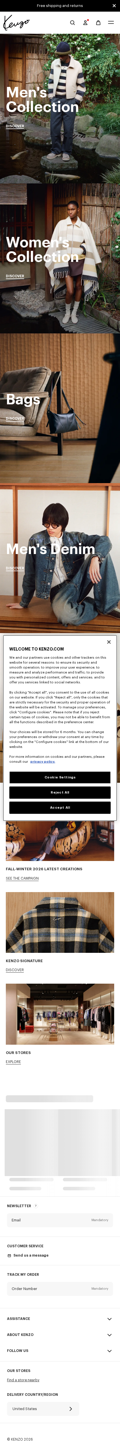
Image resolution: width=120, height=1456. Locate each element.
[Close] (109, 641)
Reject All (60, 792)
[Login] (85, 22)
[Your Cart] (98, 22)
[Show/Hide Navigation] (110, 23)
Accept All (60, 807)
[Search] (72, 22)
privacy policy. (42, 761)
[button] (60, 1220)
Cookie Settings (60, 777)
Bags (60, 408)
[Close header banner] (114, 6)
